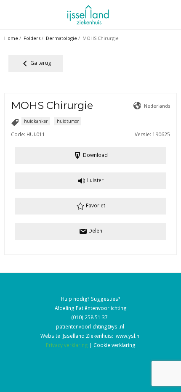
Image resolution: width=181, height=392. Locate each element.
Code (17, 134)
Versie (142, 134)
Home (11, 38)
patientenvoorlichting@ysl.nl (90, 326)
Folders (32, 38)
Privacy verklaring (67, 345)
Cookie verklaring (114, 345)
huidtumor (68, 121)
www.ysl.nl (128, 335)
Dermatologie (61, 38)
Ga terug (40, 62)
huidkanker (36, 121)
